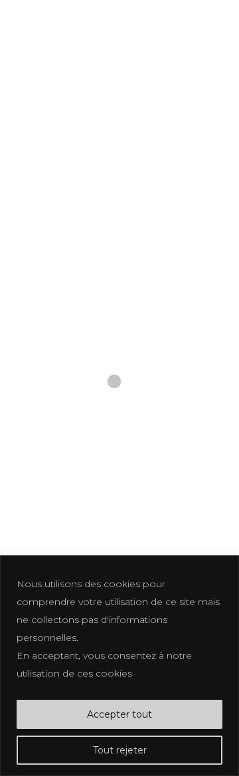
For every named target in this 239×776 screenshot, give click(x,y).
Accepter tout (119, 714)
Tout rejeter (120, 750)
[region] (119, 665)
